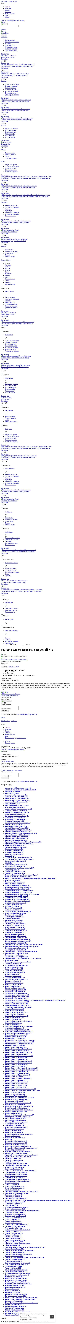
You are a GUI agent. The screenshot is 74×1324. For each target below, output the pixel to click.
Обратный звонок (18, 749)
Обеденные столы (10, 568)
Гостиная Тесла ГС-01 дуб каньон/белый (14, 75)
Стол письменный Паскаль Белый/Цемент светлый (17, 551)
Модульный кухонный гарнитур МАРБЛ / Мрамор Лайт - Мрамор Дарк (24, 196)
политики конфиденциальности (26, 714)
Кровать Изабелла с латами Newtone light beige (16, 119)
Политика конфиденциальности (15, 738)
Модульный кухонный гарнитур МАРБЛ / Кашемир (18, 187)
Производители (10, 13)
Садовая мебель (10, 284)
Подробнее (4, 59)
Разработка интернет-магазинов (11, 770)
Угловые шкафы (10, 256)
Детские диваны (10, 137)
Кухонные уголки (10, 168)
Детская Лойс (5, 144)
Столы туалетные (10, 88)
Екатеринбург (12, 1)
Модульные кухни (11, 165)
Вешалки (8, 209)
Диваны (3, 149)
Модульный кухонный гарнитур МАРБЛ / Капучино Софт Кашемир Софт (25, 178)
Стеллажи (8, 541)
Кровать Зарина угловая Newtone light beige (15, 101)
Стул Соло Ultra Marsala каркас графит (13, 582)
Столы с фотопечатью (12, 572)
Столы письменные (11, 543)
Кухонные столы (10, 570)
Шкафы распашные (11, 251)
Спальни (4, 81)
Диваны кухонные (11, 170)
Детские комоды (10, 612)
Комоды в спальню (11, 610)
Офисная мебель (10, 545)
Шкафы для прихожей (12, 212)
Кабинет (7, 277)
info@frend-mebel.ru (7, 761)
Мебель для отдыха (11, 158)
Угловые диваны (10, 154)
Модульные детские (11, 128)
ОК (52, 1317)
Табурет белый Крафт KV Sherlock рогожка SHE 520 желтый (21, 591)
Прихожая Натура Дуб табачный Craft (13, 241)
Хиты (6, 15)
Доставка (8, 8)
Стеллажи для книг (11, 49)
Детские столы (9, 135)
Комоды (7, 280)
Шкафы (3, 246)
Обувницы (8, 211)
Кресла (7, 156)
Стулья (7, 574)
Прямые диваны (10, 153)
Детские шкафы (10, 134)
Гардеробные (9, 253)
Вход (6, 33)
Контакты (8, 12)
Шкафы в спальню (11, 89)
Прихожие (4, 202)
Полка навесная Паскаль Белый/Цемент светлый (17, 66)
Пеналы (7, 255)
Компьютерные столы (12, 539)
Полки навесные (10, 216)
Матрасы (8, 282)
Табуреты (8, 575)
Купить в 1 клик (13, 666)
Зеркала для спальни (11, 91)
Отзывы (7, 741)
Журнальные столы (11, 47)
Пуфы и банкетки (10, 93)
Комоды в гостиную (11, 608)
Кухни (3, 161)
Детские (3, 125)
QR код (7, 17)
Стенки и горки (10, 40)
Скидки (3, 260)
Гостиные (4, 37)
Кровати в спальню (11, 86)
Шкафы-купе (9, 250)
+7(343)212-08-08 (6, 20)
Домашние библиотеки (12, 538)
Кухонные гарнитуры (12, 166)
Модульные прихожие (12, 207)
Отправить (5, 710)
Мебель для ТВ (10, 45)
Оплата (7, 10)
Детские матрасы (10, 132)
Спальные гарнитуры (12, 84)
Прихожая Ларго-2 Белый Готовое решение (15, 222)
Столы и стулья (10, 279)
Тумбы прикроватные (12, 95)
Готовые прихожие (11, 205)
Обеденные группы (11, 171)
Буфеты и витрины (11, 50)
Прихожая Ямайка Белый (9, 232)
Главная (7, 6)
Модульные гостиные (12, 42)
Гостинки (8, 43)
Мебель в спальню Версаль (10, 695)
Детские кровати (10, 130)
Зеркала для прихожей (12, 214)
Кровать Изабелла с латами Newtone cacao (15, 110)
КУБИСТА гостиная (7, 57)
